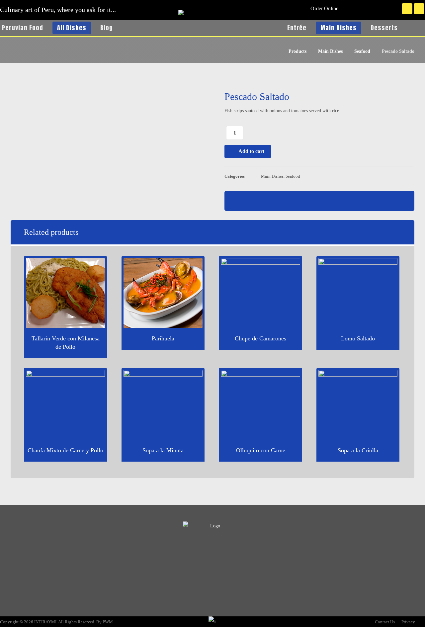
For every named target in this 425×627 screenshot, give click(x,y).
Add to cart (251, 151)
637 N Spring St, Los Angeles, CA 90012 (53, 591)
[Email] (225, 557)
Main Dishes (272, 176)
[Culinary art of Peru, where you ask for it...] (212, 34)
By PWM (104, 621)
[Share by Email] (352, 201)
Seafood (293, 176)
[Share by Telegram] (336, 201)
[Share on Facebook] (286, 201)
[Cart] (417, 27)
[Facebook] (407, 8)
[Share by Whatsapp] (319, 201)
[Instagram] (419, 8)
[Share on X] (302, 201)
